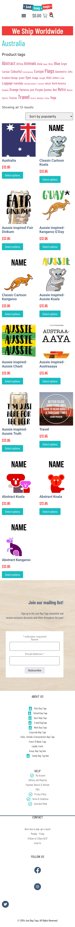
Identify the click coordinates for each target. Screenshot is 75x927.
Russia (69, 90)
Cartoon (6, 71)
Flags (49, 70)
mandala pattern (30, 83)
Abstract (8, 63)
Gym (28, 77)
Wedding (40, 98)
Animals (30, 63)
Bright (64, 64)
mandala (18, 83)
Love (62, 78)
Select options (12, 175)
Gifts (70, 71)
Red (55, 90)
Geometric (61, 71)
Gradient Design (10, 77)
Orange (13, 89)
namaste (41, 83)
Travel (23, 96)
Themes (13, 98)
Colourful (16, 71)
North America (59, 83)
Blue (57, 63)
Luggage (7, 83)
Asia (39, 64)
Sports (5, 98)
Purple (39, 90)
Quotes (48, 90)
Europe (39, 71)
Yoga (53, 97)
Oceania (5, 90)
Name (34, 639)
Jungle (42, 77)
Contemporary (27, 72)
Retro (62, 89)
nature (48, 83)
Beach (45, 64)
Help (37, 771)
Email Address (34, 654)
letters (55, 77)
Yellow (46, 98)
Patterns (24, 90)
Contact (37, 817)
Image (35, 77)
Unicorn (33, 98)
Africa (19, 64)
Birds (50, 64)
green (22, 77)
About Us (37, 696)
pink (32, 90)
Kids (49, 77)
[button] (24, 15)
